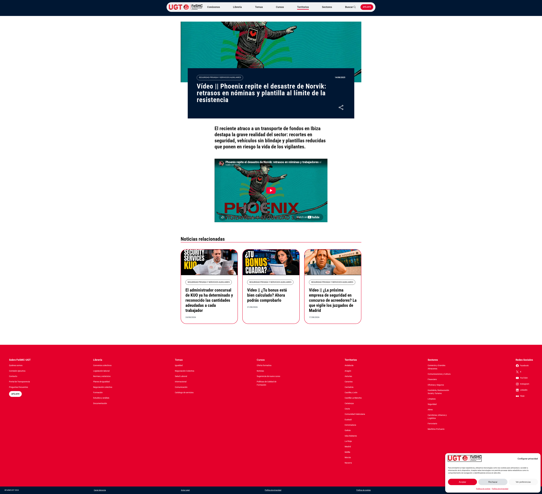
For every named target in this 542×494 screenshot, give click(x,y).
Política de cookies (483, 489)
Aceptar (462, 482)
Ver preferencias (523, 482)
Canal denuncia (100, 490)
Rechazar (492, 482)
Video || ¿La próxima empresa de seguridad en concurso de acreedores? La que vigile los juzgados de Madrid (333, 300)
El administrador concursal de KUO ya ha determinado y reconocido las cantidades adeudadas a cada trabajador (209, 300)
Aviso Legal (185, 490)
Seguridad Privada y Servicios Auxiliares (220, 77)
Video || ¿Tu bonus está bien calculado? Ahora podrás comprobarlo (267, 295)
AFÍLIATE (15, 394)
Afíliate (367, 7)
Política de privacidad (500, 489)
